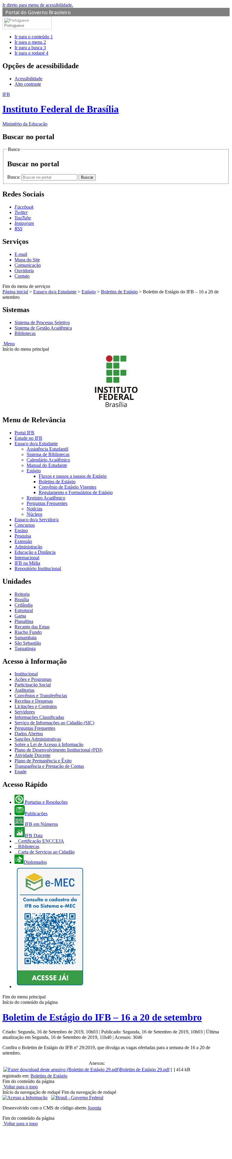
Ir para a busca (30, 47)
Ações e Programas (32, 679)
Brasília (21, 599)
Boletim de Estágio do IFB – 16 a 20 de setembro (102, 1017)
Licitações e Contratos (35, 706)
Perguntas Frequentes (47, 503)
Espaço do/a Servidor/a (36, 519)
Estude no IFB (28, 438)
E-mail (20, 254)
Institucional (26, 673)
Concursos (24, 525)
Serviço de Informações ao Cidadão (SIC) (54, 722)
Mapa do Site (27, 259)
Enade (20, 771)
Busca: (14, 177)
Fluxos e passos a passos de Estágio (73, 476)
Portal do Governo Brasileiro (38, 12)
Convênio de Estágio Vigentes (67, 487)
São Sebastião (27, 643)
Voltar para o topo (20, 1086)
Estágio (89, 291)
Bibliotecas (25, 333)
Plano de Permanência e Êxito (43, 760)
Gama (20, 615)
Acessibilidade (28, 78)
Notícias (34, 508)
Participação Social (32, 684)
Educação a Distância (35, 552)
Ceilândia (23, 605)
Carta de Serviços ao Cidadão (46, 851)
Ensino (21, 530)
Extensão (23, 541)
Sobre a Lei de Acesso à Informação (48, 744)
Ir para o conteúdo (33, 36)
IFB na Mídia (27, 563)
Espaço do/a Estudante (54, 291)
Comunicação (27, 265)
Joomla (94, 1107)
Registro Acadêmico (46, 497)
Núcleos (34, 514)
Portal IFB (24, 432)
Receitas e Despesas (33, 701)
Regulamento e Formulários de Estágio (76, 492)
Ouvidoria (24, 270)
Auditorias (24, 690)
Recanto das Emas (32, 626)
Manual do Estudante (47, 465)
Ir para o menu (30, 42)
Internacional (26, 557)
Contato (22, 276)
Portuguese (14, 25)
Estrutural (23, 610)
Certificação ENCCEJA (40, 841)
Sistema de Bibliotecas (48, 454)
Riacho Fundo (28, 632)
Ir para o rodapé (31, 53)
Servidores (24, 711)
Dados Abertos (28, 733)
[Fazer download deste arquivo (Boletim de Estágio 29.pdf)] (61, 1069)
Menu (8, 343)
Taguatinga (25, 648)
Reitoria (22, 594)
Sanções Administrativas (37, 739)
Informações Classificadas (39, 717)
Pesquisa (22, 535)
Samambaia (25, 637)
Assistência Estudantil (47, 449)
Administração (28, 546)
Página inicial (15, 291)
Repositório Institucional (37, 568)
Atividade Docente (32, 755)
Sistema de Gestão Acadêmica (43, 327)
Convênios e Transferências (40, 695)
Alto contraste (27, 84)
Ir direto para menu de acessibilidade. (37, 5)
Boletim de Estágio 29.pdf (144, 1069)
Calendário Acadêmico (48, 459)
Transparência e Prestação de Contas (49, 766)
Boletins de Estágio (119, 291)
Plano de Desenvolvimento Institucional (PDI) (58, 749)
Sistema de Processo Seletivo (42, 322)
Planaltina (23, 621)
